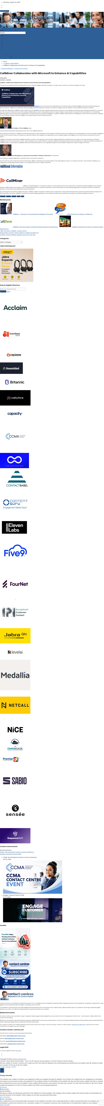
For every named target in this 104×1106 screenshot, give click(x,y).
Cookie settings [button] (5, 1067)
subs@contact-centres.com (15, 1044)
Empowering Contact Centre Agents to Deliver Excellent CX (19, 233)
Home (5, 38)
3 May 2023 (3, 78)
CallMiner (37, 106)
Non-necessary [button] (5, 1097)
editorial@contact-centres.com (15, 1036)
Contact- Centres (5, 80)
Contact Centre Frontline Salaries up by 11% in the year (17, 235)
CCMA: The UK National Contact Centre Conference (17, 852)
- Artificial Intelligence (6, 68)
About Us (9, 52)
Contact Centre (22, 231)
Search (2, 31)
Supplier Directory (9, 40)
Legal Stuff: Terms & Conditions (19, 54)
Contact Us (6, 50)
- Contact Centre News (20, 68)
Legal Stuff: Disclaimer (19, 56)
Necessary (5, 1089)
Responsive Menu (5, 11)
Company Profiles (9, 42)
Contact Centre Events (10, 44)
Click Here (18, 1050)
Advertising (6, 46)
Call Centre (6, 231)
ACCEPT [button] (13, 1067)
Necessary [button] (3, 1087)
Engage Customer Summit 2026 (10, 854)
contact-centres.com (19, 1059)
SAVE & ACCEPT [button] (5, 1105)
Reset (8, 291)
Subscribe (6, 48)
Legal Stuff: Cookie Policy (20, 58)
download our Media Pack (78, 1024)
